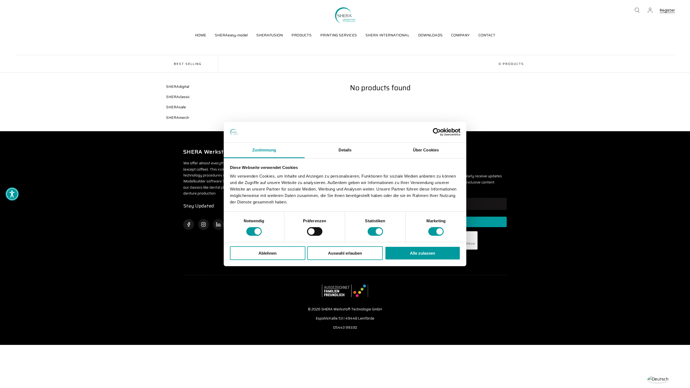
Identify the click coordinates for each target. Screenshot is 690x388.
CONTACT (486, 35)
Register (667, 10)
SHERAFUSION (269, 35)
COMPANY (460, 35)
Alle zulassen (422, 253)
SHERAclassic (178, 97)
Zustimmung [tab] (264, 150)
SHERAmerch (177, 117)
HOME (200, 35)
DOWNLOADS (430, 35)
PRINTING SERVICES (338, 35)
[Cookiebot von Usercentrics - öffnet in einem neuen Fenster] (436, 132)
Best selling (188, 63)
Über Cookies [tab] (426, 150)
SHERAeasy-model (231, 35)
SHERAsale (176, 107)
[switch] (314, 231)
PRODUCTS (301, 35)
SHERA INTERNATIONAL (387, 35)
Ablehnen (267, 253)
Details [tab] (345, 150)
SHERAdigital (177, 86)
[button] (637, 10)
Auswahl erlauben (345, 253)
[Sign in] (650, 10)
